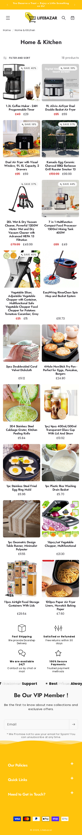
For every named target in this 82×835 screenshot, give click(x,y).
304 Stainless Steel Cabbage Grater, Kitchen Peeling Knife (21, 429)
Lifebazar (46, 830)
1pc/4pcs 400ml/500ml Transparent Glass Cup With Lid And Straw (60, 429)
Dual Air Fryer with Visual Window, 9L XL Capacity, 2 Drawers (21, 165)
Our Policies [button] (17, 765)
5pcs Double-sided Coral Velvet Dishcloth (21, 368)
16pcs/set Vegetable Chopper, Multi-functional (60, 544)
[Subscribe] (73, 724)
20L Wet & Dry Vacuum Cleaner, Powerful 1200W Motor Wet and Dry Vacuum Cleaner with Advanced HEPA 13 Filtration (21, 231)
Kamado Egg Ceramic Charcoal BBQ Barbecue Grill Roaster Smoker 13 (60, 165)
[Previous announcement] (7, 4)
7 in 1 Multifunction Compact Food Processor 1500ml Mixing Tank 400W (60, 227)
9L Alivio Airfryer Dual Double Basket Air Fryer (60, 107)
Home (7, 30)
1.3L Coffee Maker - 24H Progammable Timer (21, 107)
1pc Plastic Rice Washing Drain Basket (60, 487)
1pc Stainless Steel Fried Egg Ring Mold (21, 487)
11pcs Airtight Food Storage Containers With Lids (21, 603)
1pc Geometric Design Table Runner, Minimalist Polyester (21, 545)
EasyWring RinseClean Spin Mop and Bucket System (60, 294)
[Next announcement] (74, 4)
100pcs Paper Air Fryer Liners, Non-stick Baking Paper (60, 605)
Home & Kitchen (25, 30)
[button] (8, 18)
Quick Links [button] (17, 779)
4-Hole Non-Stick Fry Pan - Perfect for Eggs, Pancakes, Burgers (60, 370)
